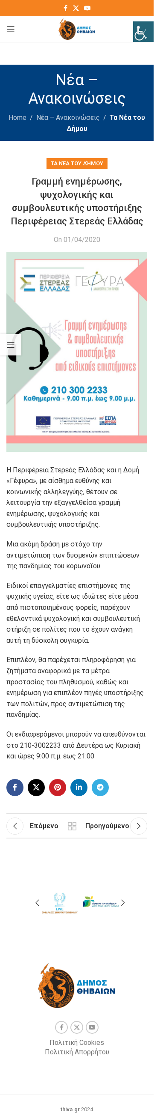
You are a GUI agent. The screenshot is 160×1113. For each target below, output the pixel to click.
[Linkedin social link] (78, 787)
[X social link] (75, 8)
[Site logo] (77, 28)
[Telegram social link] (100, 787)
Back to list (72, 826)
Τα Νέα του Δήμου (77, 163)
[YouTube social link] (87, 8)
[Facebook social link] (65, 8)
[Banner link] (59, 902)
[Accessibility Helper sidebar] (143, 31)
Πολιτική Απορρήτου (77, 1052)
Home (17, 117)
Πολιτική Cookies (76, 1042)
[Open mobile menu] (10, 29)
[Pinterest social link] (57, 787)
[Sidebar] (10, 344)
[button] (37, 902)
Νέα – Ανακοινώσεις (68, 117)
